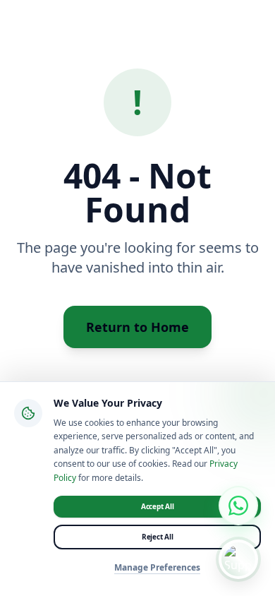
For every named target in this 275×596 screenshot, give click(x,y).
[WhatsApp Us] (238, 505)
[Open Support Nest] (238, 559)
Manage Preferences (157, 567)
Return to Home (137, 326)
